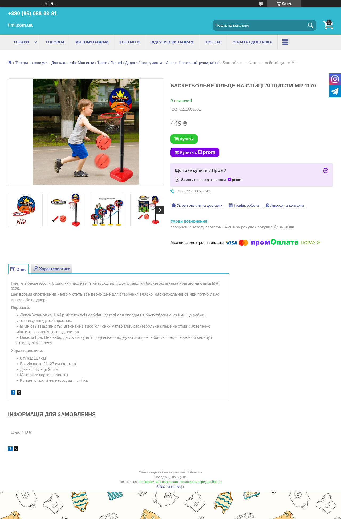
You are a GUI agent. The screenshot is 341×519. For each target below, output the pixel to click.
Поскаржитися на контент (158, 482)
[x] (19, 393)
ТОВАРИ (21, 42)
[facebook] (13, 393)
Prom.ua (196, 472)
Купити (187, 139)
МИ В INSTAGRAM (91, 42)
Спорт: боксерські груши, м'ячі (192, 63)
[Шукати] (311, 25)
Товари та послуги (31, 63)
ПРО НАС (213, 42)
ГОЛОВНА (55, 42)
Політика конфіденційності (201, 482)
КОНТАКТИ (129, 42)
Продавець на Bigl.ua (171, 477)
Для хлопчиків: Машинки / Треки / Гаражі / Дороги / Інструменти (106, 63)
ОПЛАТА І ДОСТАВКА (252, 42)
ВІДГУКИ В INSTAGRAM (172, 42)
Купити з (188, 152)
